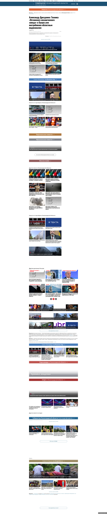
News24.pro (30, 321)
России (43, 493)
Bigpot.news (30, 424)
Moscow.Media (31, 13)
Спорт (52, 0)
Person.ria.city (47, 0)
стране (34, 340)
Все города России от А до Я (53, 330)
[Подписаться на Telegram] (73, 1)
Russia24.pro (31, 217)
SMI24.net (71, 335)
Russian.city (31, 0)
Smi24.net (30, 312)
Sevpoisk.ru (30, 479)
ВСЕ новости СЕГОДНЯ (53, 441)
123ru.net (76, 0)
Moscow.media (36, 0)
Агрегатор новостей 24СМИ (45, 39)
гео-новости (36, 493)
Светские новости (30, 420)
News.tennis (31, 398)
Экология (55, 0)
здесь (55, 341)
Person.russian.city (31, 52)
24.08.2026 (73, 4)
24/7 (73, 12)
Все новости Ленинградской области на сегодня (45, 154)
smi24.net (51, 494)
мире (37, 340)
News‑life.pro (42, 0)
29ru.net (30, 104)
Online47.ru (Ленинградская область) (35, 31)
